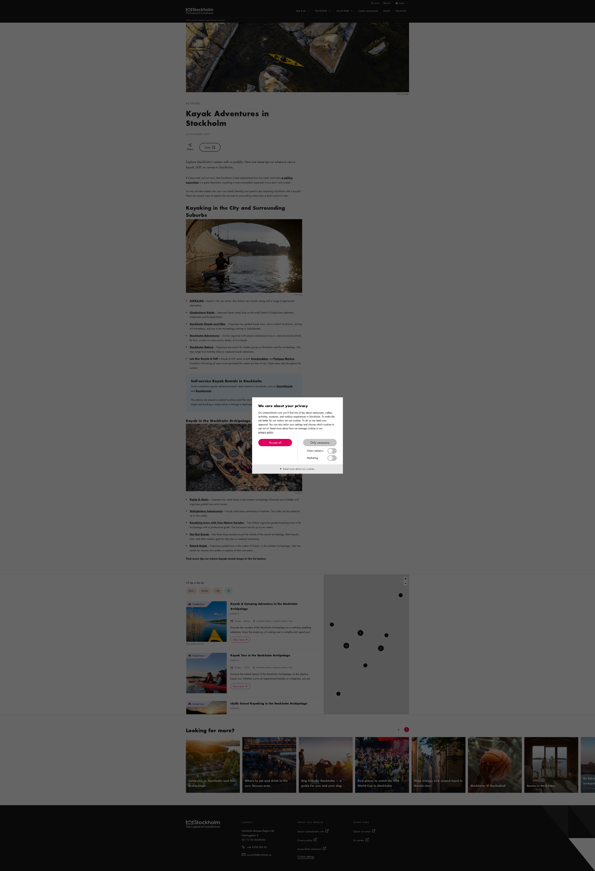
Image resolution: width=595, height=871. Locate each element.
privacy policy (265, 432)
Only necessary (320, 442)
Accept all (275, 442)
